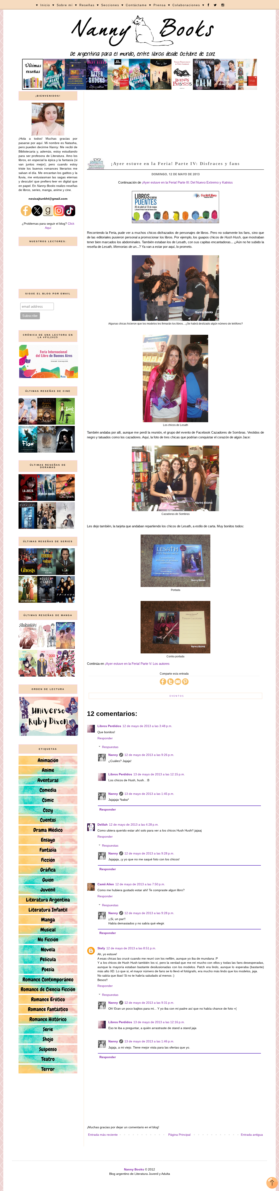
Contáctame (136, 5)
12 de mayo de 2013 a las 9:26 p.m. (149, 755)
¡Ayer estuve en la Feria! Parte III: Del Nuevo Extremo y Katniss (187, 182)
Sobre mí (65, 5)
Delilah (102, 824)
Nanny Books (134, 1169)
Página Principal (179, 1134)
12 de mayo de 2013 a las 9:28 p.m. (149, 853)
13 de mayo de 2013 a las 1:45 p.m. (149, 793)
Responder (105, 738)
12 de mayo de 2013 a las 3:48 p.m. (147, 726)
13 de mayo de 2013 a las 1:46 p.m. (149, 1041)
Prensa (159, 5)
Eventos (177, 695)
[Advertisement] (175, 124)
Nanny (113, 755)
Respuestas (110, 747)
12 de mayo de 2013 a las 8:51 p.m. (131, 948)
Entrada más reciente (103, 1134)
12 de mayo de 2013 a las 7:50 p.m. (140, 884)
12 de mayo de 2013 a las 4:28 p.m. (134, 824)
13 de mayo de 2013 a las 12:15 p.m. (159, 774)
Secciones (110, 5)
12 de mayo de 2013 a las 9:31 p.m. (149, 1002)
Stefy (101, 948)
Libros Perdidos (109, 726)
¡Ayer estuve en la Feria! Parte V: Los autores (137, 663)
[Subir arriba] (272, 1183)
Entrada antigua (252, 1134)
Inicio (45, 5)
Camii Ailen (105, 884)
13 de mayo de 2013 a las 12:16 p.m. (159, 1022)
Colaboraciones (186, 5)
